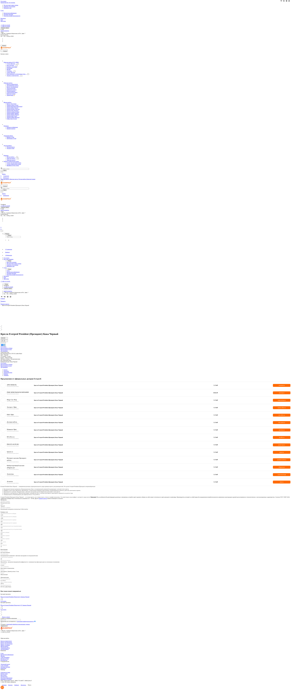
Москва (3, 656)
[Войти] (1, 225)
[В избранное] (4, 338)
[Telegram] (4, 345)
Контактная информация (10, 13)
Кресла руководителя (6, 641)
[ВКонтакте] (2, 345)
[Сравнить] (4, 341)
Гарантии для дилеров (9, 6)
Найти (4, 170)
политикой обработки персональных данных (18, 624)
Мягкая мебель (4, 646)
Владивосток (4, 660)
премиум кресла (43, 498)
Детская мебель (5, 649)
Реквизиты (3, 668)
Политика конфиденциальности (12, 15)
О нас (2, 653)
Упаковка (6, 375)
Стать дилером (4, 665)
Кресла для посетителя (6, 643)
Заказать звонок (5, 28)
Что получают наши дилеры (11, 5)
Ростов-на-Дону (5, 658)
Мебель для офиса (5, 645)
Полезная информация (6, 678)
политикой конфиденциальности (25, 621)
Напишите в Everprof (6, 679)
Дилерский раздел (5, 664)
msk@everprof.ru (5, 30)
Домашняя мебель (5, 648)
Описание (6, 371)
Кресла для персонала (6, 642)
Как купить (4, 675)
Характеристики (8, 372)
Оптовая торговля (8, 14)
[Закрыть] (2, 231)
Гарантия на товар (5, 672)
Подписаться (4, 676)
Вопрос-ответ (4, 673)
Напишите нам (7, 8)
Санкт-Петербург (5, 657)
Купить (5, 369)
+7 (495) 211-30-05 (5, 25)
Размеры (6, 374)
